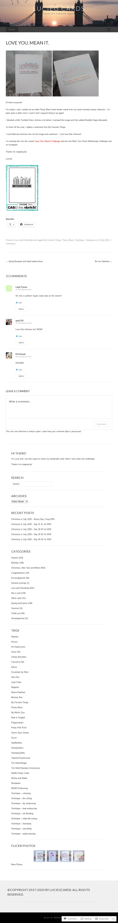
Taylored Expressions (20, 758)
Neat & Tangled (18, 717)
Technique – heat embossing (24, 808)
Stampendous (17, 748)
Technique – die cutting (21, 798)
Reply (21, 309)
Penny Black (68, 240)
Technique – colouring (21, 793)
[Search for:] (109, 29)
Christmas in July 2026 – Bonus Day (27, 519)
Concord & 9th (17, 662)
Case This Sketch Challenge (47, 141)
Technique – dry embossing (23, 803)
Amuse (14, 642)
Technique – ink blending (22, 813)
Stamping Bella (18, 753)
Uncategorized (17, 618)
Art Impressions (18, 647)
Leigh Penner (21, 287)
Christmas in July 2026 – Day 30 (25, 529)
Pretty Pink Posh (18, 727)
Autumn (14, 558)
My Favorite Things (52, 240)
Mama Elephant (18, 692)
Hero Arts (15, 677)
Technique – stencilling (21, 828)
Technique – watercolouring (23, 834)
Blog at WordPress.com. (59, 918)
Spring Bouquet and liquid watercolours (24, 261)
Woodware (15, 783)
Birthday (15, 563)
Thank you (16, 613)
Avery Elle (15, 652)
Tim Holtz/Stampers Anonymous (25, 768)
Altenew (14, 637)
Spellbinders (16, 743)
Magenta (15, 687)
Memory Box (17, 697)
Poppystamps (17, 722)
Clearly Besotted (18, 657)
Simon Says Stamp (20, 733)
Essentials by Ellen (19, 672)
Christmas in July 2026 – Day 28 (25, 539)
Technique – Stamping (21, 823)
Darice (14, 667)
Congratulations (18, 573)
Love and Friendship (24, 240)
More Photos (17, 864)
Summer (15, 608)
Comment (101, 424)
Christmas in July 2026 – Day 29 (25, 534)
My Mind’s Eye (18, 712)
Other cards (16, 598)
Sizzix (14, 738)
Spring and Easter (19, 603)
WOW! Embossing (19, 788)
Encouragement (18, 578)
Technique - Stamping (84, 240)
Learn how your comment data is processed (61, 431)
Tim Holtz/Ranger (19, 763)
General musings (18, 583)
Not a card (15, 593)
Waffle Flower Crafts (20, 773)
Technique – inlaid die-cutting (24, 818)
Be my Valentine (103, 261)
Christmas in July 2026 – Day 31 (25, 524)
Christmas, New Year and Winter (25, 568)
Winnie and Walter (19, 778)
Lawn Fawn (16, 682)
